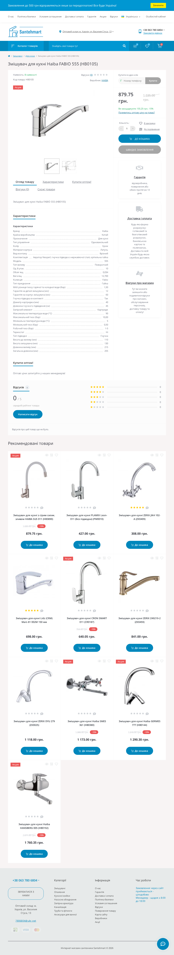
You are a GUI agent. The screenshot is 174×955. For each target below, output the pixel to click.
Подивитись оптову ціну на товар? (136, 112)
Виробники (101, 918)
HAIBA (105, 80)
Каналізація (60, 907)
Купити (153, 80)
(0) (91, 74)
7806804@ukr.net (25, 920)
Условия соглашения (50, 16)
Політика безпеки (26, 16)
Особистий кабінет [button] (156, 16)
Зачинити (158, 5)
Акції (97, 922)
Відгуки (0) (22, 189)
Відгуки (114, 16)
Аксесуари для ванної (65, 914)
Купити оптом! (81, 182)
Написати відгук (28, 414)
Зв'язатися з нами (26, 893)
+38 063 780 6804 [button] (25, 880)
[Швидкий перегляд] (46, 455)
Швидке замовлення (139, 149)
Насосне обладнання (65, 899)
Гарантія (91, 16)
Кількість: (124, 122)
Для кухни (30, 56)
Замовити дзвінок (152, 33)
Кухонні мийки (62, 895)
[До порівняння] (51, 455)
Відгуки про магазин (140, 283)
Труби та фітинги (63, 910)
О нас (11, 16)
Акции (103, 16)
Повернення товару (105, 910)
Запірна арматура (63, 903)
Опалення (59, 892)
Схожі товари (46, 189)
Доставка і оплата (74, 16)
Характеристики (53, 182)
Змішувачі (17, 56)
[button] (87, 31)
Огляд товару (25, 182)
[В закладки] (56, 455)
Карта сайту (101, 914)
